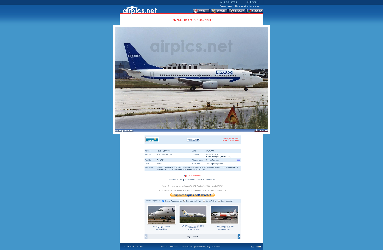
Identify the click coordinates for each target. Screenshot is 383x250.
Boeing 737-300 (163, 154)
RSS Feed (254, 247)
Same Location (226, 201)
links (191, 247)
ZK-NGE (160, 160)
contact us (216, 247)
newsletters (200, 247)
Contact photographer (214, 164)
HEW (223, 157)
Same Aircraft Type (194, 201)
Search (221, 10)
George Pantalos (212, 160)
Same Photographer (173, 201)
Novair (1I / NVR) (164, 151)
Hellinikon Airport (212, 157)
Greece (209, 154)
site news (184, 247)
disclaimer (174, 247)
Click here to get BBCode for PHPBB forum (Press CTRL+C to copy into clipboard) (192, 190)
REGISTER (230, 2)
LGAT (228, 157)
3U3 (172, 154)
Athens (215, 154)
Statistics (257, 10)
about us (164, 247)
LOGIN (254, 2)
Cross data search (194, 176)
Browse (239, 10)
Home (202, 10)
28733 (159, 164)
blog (208, 247)
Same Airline (211, 201)
